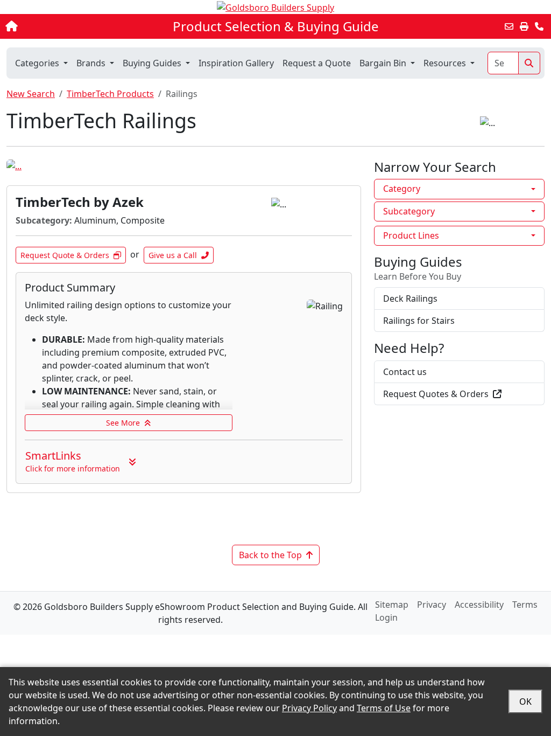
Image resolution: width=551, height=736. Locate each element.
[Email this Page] (509, 26)
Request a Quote (316, 63)
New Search (30, 94)
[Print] (524, 26)
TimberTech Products (110, 94)
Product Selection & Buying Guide (276, 26)
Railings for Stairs (419, 321)
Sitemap (391, 604)
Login (386, 617)
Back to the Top (270, 555)
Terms (525, 604)
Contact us (405, 372)
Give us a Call (173, 255)
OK (525, 701)
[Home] (58, 26)
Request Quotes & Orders (436, 394)
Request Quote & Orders (64, 255)
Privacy (431, 604)
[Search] (529, 63)
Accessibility (479, 604)
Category (401, 189)
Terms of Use (384, 708)
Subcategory (409, 211)
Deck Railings (410, 298)
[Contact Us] (539, 26)
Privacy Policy (309, 708)
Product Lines (411, 235)
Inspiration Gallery (236, 63)
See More (123, 423)
